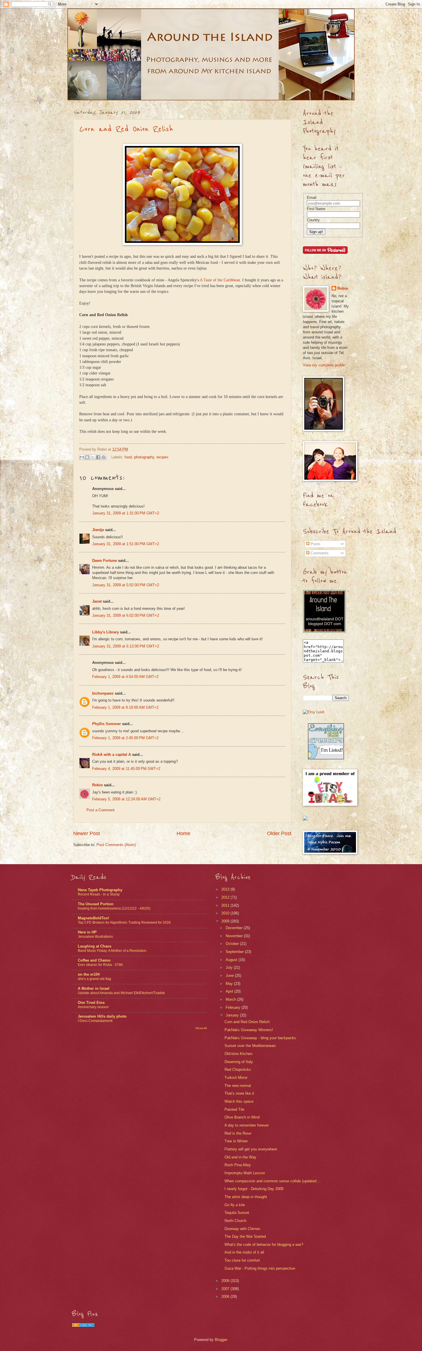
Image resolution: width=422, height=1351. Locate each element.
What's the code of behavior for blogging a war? (263, 1244)
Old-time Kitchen (238, 1054)
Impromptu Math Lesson (244, 1173)
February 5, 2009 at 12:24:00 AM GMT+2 (126, 799)
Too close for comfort (242, 1260)
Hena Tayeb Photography (100, 890)
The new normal (237, 1085)
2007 (226, 1289)
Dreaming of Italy (238, 1062)
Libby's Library (105, 632)
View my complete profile (324, 365)
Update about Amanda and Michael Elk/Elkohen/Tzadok (121, 993)
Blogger (221, 1339)
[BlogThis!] (87, 457)
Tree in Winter (236, 1141)
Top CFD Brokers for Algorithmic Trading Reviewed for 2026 (124, 922)
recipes (162, 457)
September (235, 952)
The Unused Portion (95, 904)
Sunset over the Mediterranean (250, 1045)
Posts (314, 544)
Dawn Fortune (104, 560)
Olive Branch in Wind (242, 1117)
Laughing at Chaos (94, 946)
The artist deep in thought (245, 1197)
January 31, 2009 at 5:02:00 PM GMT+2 (125, 585)
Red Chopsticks (237, 1069)
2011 (226, 905)
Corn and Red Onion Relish (126, 129)
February (233, 1007)
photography (144, 457)
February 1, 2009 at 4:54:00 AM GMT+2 (125, 676)
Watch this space (238, 1101)
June (230, 975)
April (230, 991)
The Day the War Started (245, 1236)
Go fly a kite (234, 1205)
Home (183, 833)
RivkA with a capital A (111, 754)
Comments (319, 553)
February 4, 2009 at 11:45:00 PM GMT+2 (126, 768)
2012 (226, 897)
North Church (235, 1221)
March (231, 999)
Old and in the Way (240, 1157)
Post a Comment (100, 810)
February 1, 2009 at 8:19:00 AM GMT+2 (125, 707)
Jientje (98, 530)
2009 (226, 921)
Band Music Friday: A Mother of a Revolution (112, 951)
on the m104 (89, 974)
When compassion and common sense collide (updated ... (272, 1181)
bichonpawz (103, 693)
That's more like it (239, 1093)
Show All (201, 1028)
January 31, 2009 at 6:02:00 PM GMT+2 (125, 615)
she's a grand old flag (94, 979)
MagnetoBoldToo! (93, 918)
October (233, 943)
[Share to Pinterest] (104, 457)
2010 (226, 913)
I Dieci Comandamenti (95, 1021)
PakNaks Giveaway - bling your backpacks (260, 1038)
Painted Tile (234, 1109)
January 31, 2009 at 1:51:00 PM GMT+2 (125, 544)
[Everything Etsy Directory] (326, 758)
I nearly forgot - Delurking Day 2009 (253, 1189)
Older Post (279, 833)
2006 (226, 1296)
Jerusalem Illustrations (95, 937)
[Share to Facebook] (98, 457)
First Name (316, 209)
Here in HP (87, 932)
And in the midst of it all (244, 1252)
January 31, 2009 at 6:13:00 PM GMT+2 (125, 646)
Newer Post (86, 833)
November (235, 936)
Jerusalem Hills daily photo (102, 1016)
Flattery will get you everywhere (250, 1149)
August (232, 960)
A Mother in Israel (93, 988)
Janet (97, 601)
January (233, 1015)
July (230, 967)
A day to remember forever (246, 1125)
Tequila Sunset (236, 1212)
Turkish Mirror (235, 1077)
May (230, 983)
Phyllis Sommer (106, 724)
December (235, 928)
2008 (226, 1281)
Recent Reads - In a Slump (99, 894)
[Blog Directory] (83, 1326)
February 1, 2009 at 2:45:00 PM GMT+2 (125, 738)
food (128, 457)
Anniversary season (93, 1007)
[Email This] (82, 457)
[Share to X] (93, 457)
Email (311, 197)
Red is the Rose (237, 1133)
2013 (226, 889)
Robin (97, 785)
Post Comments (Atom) (116, 845)
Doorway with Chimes (242, 1229)
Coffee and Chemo (94, 960)
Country (313, 220)
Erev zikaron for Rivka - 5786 (100, 965)
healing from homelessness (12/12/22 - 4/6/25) (114, 908)
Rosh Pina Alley (237, 1165)
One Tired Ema (91, 1002)
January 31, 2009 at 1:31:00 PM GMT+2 (125, 513)
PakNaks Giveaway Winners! (248, 1030)
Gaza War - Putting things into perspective (259, 1268)
